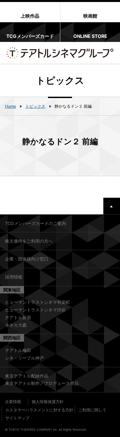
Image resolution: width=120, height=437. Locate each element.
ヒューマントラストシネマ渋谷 (35, 309)
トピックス (35, 106)
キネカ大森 (16, 325)
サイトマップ (17, 417)
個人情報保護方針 (48, 401)
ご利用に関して (92, 409)
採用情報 (13, 276)
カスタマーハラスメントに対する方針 (39, 409)
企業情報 (13, 401)
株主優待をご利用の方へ (29, 241)
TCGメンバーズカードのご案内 (35, 223)
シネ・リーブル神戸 (24, 358)
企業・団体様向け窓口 (26, 259)
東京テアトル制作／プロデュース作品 (42, 383)
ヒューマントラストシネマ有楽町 (37, 302)
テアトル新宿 (18, 317)
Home (10, 106)
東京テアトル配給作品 (26, 376)
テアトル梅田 (18, 350)
